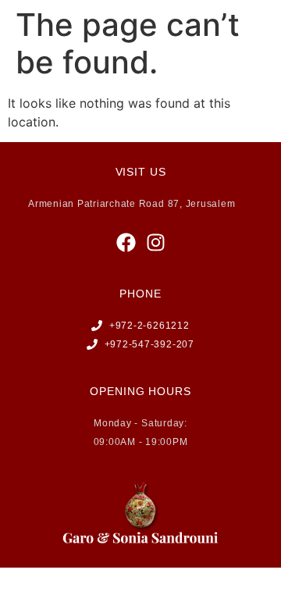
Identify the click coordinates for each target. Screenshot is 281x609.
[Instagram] (156, 242)
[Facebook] (126, 242)
